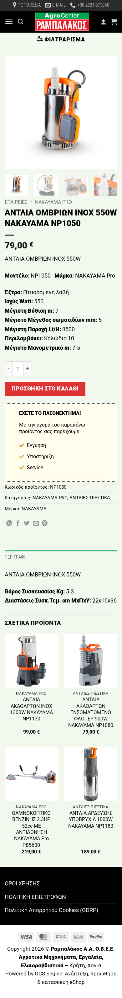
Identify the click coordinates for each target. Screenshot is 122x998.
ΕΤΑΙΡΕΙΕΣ (16, 202)
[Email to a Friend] (36, 523)
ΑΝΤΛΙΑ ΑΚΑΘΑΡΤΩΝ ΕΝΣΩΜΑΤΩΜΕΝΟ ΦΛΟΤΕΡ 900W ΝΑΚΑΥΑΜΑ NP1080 (90, 712)
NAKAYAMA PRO (53, 202)
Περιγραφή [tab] (16, 557)
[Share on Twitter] (27, 523)
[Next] (107, 113)
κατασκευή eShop (63, 982)
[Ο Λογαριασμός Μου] (103, 22)
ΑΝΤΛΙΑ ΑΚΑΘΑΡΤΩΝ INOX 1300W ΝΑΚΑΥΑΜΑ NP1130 (31, 709)
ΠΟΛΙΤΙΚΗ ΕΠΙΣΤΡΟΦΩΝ (35, 897)
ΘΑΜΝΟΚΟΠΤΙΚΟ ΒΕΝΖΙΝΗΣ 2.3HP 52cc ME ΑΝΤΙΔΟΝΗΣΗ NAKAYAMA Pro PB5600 (31, 829)
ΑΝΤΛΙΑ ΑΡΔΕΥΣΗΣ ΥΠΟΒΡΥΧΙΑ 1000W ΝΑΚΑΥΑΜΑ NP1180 (90, 819)
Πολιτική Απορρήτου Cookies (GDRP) (51, 910)
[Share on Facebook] (18, 523)
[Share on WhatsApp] (9, 523)
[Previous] (14, 113)
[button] (9, 21)
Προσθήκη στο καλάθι (45, 388)
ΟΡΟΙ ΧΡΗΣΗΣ (22, 883)
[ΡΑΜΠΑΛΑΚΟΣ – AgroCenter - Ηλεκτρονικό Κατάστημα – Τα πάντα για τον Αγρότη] (62, 22)
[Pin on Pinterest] (45, 523)
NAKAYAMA (34, 509)
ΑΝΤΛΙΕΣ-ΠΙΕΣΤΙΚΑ (89, 498)
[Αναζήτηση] (20, 21)
